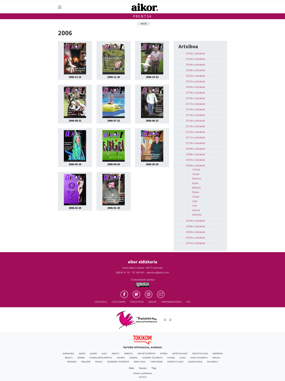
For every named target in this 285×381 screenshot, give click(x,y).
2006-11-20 (113, 77)
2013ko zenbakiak (195, 126)
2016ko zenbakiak (195, 109)
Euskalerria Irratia (100, 358)
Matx (131, 368)
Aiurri (93, 353)
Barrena (218, 353)
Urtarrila (196, 169)
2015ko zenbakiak (195, 115)
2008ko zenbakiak (195, 154)
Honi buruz (101, 302)
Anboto (128, 353)
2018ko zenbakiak (195, 98)
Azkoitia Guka (200, 353)
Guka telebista (199, 358)
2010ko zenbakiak (195, 143)
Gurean (143, 368)
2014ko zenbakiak (195, 120)
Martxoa (196, 178)
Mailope (85, 362)
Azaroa (196, 210)
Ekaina (195, 192)
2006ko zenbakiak (195, 165)
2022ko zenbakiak (195, 76)
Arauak (152, 302)
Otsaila (195, 174)
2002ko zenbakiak (195, 237)
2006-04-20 (113, 164)
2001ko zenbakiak (195, 243)
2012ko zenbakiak (195, 132)
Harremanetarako (171, 302)
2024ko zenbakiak (195, 64)
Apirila (195, 183)
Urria (194, 205)
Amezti (115, 353)
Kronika (71, 362)
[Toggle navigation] (60, 7)
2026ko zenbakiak (195, 53)
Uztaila (195, 196)
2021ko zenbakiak (195, 81)
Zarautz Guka (175, 362)
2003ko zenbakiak (195, 232)
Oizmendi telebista (118, 362)
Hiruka (216, 358)
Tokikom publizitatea (142, 373)
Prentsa (142, 16)
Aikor (144, 23)
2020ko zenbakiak (195, 87)
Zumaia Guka (195, 362)
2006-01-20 (113, 208)
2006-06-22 (152, 120)
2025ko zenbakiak (195, 59)
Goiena (133, 358)
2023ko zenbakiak (195, 70)
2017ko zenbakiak (195, 104)
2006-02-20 (75, 208)
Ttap (153, 368)
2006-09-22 (75, 120)
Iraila (194, 201)
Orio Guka (139, 362)
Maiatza (196, 187)
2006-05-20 (75, 164)
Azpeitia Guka (179, 353)
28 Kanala (212, 362)
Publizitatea (137, 302)
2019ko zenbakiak (195, 92)
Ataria (163, 353)
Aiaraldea (68, 353)
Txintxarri (156, 362)
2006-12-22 (75, 77)
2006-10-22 (152, 77)
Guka (183, 358)
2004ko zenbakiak (195, 226)
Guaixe (171, 358)
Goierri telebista (152, 358)
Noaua (98, 362)
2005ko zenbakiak (195, 220)
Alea (104, 353)
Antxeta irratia (146, 353)
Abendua (196, 214)
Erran (81, 358)
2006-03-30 (152, 164)
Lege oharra (118, 302)
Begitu (69, 358)
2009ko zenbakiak (195, 148)
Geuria (121, 358)
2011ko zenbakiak (195, 137)
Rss (188, 302)
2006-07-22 (113, 120)
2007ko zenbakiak (195, 160)
